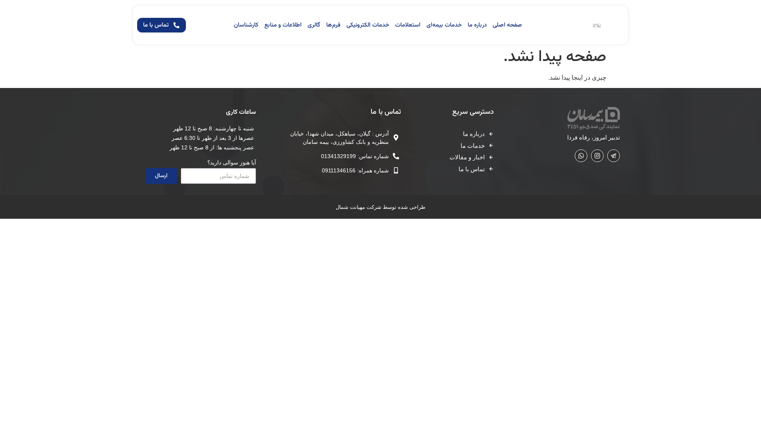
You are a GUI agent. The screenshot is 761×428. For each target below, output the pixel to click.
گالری (314, 25)
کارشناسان (246, 25)
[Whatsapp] (581, 155)
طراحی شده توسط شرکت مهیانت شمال (380, 207)
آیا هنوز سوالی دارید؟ (231, 163)
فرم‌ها (333, 25)
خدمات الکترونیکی (367, 25)
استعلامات (408, 25)
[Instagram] (597, 155)
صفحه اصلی (507, 25)
